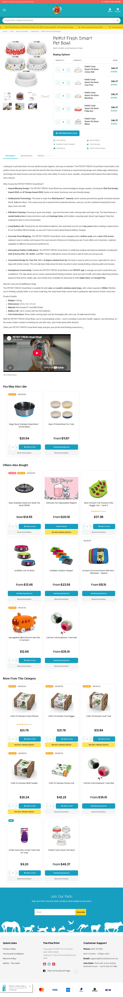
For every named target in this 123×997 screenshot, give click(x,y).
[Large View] (7, 96)
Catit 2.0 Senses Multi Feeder (24, 783)
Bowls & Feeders (22, 31)
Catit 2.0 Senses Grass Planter (24, 716)
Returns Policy (9, 958)
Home (5, 31)
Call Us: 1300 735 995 (112, 2)
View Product (61, 526)
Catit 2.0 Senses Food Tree (98, 716)
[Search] (118, 20)
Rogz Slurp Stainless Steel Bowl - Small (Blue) (24, 425)
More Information (24, 453)
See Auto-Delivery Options (24, 745)
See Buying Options (61, 447)
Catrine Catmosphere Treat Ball (61, 637)
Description (10, 156)
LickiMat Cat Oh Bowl (24, 570)
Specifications (26, 156)
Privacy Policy (9, 949)
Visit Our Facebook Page (58, 970)
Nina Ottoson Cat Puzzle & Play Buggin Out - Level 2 (98, 504)
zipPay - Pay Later (11, 963)
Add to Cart (31, 447)
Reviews (41, 156)
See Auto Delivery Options (61, 532)
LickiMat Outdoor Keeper (61, 570)
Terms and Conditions (13, 953)
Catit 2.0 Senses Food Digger (61, 716)
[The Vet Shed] (57, 10)
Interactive (35, 31)
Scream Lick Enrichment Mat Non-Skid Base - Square (98, 571)
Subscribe (81, 912)
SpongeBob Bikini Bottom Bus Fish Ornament (24, 638)
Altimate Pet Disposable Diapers (61, 503)
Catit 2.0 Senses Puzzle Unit (61, 783)
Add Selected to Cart (67, 133)
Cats (12, 31)
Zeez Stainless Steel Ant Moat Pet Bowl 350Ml (24, 504)
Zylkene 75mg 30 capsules (17, 988)
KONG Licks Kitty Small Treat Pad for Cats (24, 851)
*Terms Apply (49, 27)
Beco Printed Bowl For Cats (61, 424)
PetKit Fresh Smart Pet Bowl (51, 31)
